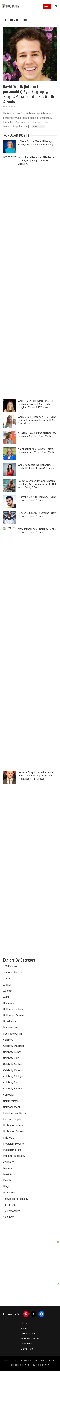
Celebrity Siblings (13, 1076)
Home (24, 1323)
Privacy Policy (28, 1333)
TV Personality (11, 1210)
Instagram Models (13, 1143)
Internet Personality (14, 1155)
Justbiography (42, 1365)
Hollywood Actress (14, 1131)
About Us (26, 1328)
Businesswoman (12, 1033)
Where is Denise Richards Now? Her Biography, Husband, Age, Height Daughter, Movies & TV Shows (35, 404)
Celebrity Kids (11, 1058)
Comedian (8, 1094)
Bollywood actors (13, 1009)
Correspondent (11, 1107)
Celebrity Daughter (13, 1045)
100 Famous (10, 966)
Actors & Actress (12, 972)
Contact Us (27, 1348)
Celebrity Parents (13, 1070)
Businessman (10, 1027)
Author (6, 996)
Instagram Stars (12, 1149)
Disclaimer (26, 1343)
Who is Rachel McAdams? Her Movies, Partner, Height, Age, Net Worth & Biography (37, 160)
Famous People (12, 1119)
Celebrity (8, 1039)
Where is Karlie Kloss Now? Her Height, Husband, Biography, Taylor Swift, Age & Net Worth (37, 420)
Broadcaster (10, 1021)
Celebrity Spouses (13, 1088)
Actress (7, 978)
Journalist (8, 1161)
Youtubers (8, 1217)
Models (7, 1168)
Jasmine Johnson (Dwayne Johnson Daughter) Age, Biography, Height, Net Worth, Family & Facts (37, 484)
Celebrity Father (12, 1051)
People (7, 1180)
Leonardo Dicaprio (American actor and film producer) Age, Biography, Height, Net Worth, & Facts (35, 775)
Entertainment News (14, 1113)
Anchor (7, 984)
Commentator (10, 1100)
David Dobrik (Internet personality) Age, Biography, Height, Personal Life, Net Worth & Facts (28, 93)
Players (7, 1186)
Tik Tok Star (9, 1204)
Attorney (8, 990)
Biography (8, 1003)
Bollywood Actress (13, 1015)
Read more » (38, 127)
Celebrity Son (10, 1082)
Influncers (8, 1137)
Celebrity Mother (12, 1064)
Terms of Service (30, 1338)
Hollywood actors (13, 1125)
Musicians (9, 1174)
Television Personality (15, 1198)
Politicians (9, 1192)
